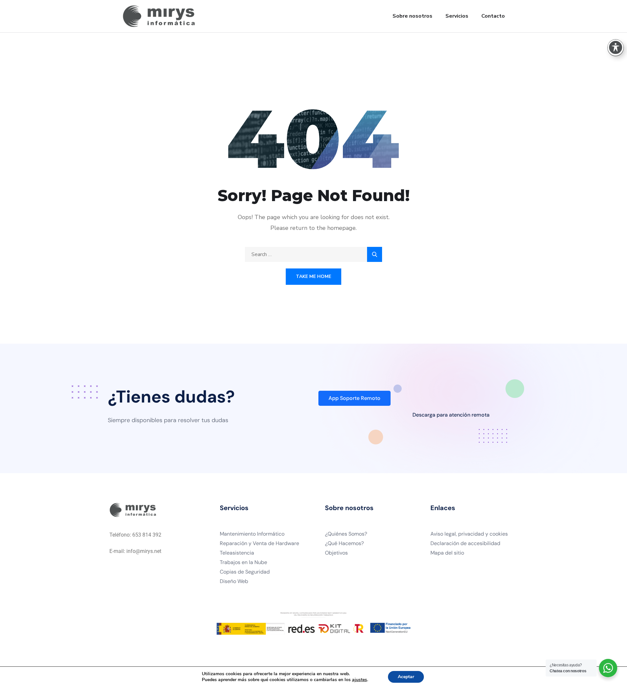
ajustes (359, 680)
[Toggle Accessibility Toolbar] (615, 47)
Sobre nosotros (412, 16)
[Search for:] (313, 254)
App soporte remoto (354, 398)
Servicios (456, 16)
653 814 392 (146, 535)
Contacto (493, 16)
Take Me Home (313, 276)
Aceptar (406, 677)
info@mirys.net (143, 551)
